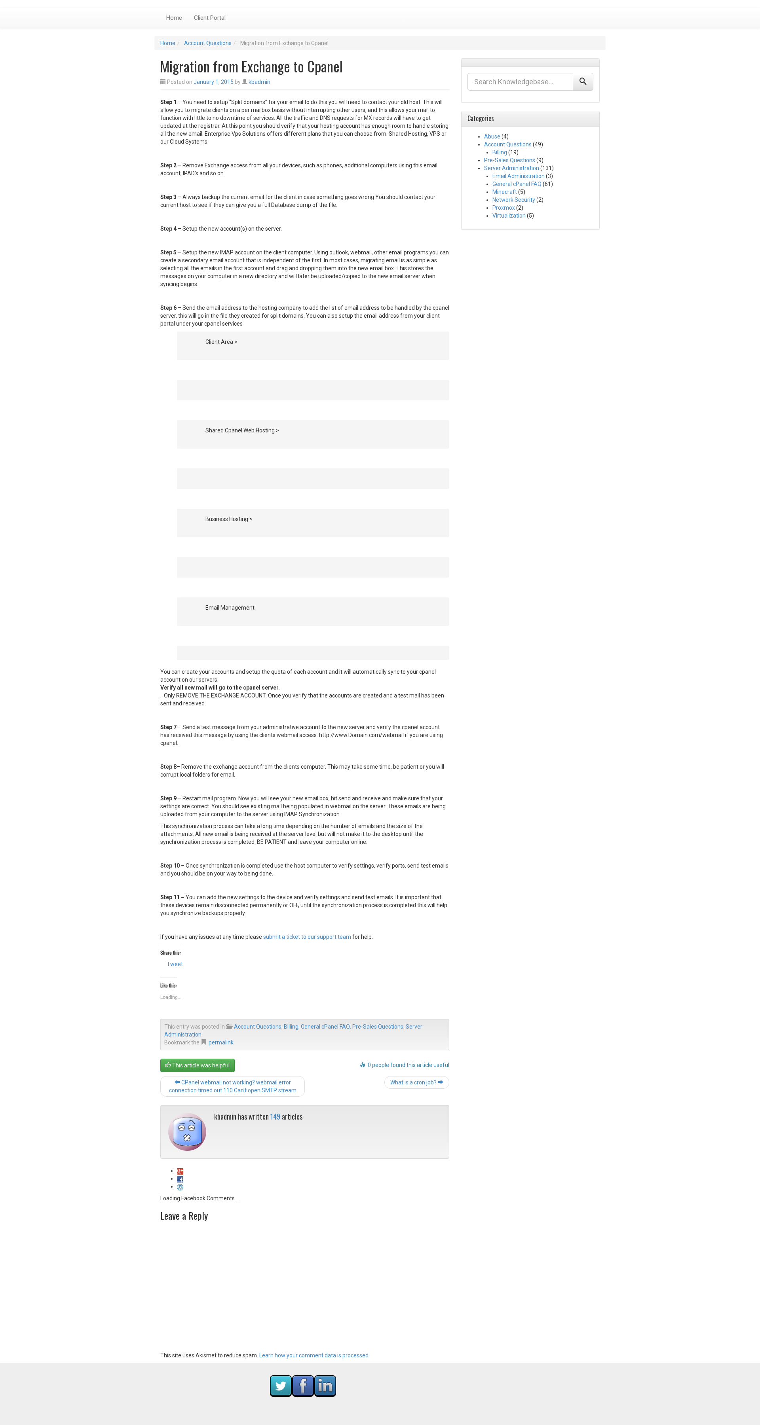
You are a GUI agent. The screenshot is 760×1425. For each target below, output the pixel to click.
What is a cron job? (414, 1082)
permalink (221, 1042)
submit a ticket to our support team (307, 937)
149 (275, 1116)
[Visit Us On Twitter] (281, 1385)
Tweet (175, 964)
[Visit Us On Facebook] (303, 1385)
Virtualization (509, 215)
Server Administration (511, 168)
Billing (291, 1026)
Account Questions (208, 43)
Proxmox (503, 208)
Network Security (513, 200)
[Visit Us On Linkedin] (325, 1385)
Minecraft (504, 192)
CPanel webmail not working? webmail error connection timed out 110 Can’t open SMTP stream (232, 1086)
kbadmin (259, 82)
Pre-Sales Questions (377, 1026)
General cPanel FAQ (325, 1026)
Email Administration (518, 176)
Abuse (492, 136)
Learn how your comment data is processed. (314, 1355)
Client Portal (210, 17)
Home (174, 17)
